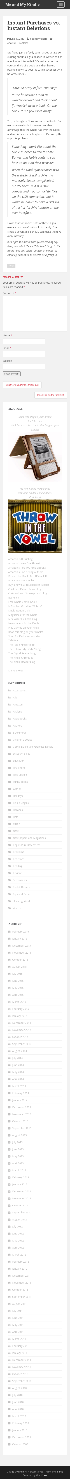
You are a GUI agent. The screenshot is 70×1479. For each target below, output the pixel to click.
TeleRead (13, 640)
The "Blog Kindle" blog (21, 644)
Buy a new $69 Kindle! (21, 580)
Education (18, 760)
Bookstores (20, 732)
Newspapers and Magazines (29, 838)
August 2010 (19, 1388)
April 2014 (18, 1079)
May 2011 (18, 1324)
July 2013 (17, 1142)
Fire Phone (19, 767)
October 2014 (20, 1037)
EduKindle (14, 597)
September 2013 (21, 1128)
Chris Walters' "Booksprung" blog (27, 593)
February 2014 (20, 1093)
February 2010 (20, 1423)
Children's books (22, 739)
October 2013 (20, 1121)
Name (7, 335)
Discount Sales (21, 753)
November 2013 (21, 1114)
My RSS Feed (16, 670)
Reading (17, 866)
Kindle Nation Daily (19, 610)
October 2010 (20, 1374)
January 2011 (19, 1353)
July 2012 (17, 1226)
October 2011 (20, 1289)
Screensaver (20, 880)
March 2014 (19, 1086)
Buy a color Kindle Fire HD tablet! (27, 576)
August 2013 (19, 1135)
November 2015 (21, 952)
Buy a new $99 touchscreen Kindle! (28, 584)
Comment (10, 293)
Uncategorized (21, 901)
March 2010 (19, 1416)
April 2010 (18, 1409)
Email (7, 348)
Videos (17, 908)
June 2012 (18, 1233)
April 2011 (18, 1332)
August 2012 (19, 1219)
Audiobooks (20, 718)
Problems (23, 42)
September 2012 (21, 1212)
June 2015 (18, 980)
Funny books (20, 781)
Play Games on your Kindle (23, 627)
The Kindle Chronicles (20, 657)
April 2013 (18, 1163)
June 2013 (18, 1149)
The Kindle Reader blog (21, 662)
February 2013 (20, 1177)
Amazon (18, 704)
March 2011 (19, 1339)
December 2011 (21, 1275)
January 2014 (19, 1100)
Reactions (18, 859)
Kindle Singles (21, 803)
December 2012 (21, 1191)
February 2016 (20, 931)
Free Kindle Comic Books (23, 602)
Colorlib (59, 1471)
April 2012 (18, 1247)
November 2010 (21, 1367)
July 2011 (17, 1310)
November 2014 (21, 1030)
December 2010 (21, 1360)
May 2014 (18, 1072)
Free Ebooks (20, 774)
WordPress (41, 1475)
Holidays (18, 795)
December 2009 (21, 1437)
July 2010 (17, 1395)
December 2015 (21, 945)
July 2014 (17, 1058)
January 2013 (19, 1184)
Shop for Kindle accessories (24, 636)
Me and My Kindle (22, 4)
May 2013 (18, 1156)
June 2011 (18, 1317)
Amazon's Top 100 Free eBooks (27, 567)
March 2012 (19, 1254)
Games (17, 788)
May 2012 (18, 1240)
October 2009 (20, 1444)
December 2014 (21, 1023)
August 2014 (19, 1051)
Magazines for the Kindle (22, 615)
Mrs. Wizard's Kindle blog (22, 619)
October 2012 (20, 1205)
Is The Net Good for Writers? (25, 606)
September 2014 (21, 1044)
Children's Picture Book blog (24, 589)
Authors (17, 725)
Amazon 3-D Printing (20, 559)
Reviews (17, 873)
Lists (15, 817)
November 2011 (21, 1282)
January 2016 (19, 938)
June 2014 (18, 1065)
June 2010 (18, 1402)
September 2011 (21, 1296)
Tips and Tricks (21, 894)
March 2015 (19, 1001)
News (16, 831)
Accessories (20, 690)
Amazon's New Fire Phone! (24, 563)
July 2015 (17, 973)
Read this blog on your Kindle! (25, 632)
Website (7, 360)
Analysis (12, 42)
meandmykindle (38, 38)
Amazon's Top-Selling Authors (25, 572)
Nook (11, 265)
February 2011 (20, 1346)
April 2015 (18, 994)
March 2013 (19, 1170)
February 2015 (20, 1008)
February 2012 (20, 1261)
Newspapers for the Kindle (23, 623)
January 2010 (19, 1430)
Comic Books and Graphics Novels (33, 746)
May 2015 (18, 987)
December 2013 (21, 1107)
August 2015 (19, 966)
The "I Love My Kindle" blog (24, 649)
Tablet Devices (21, 887)
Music (16, 824)
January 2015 (19, 1016)
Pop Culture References (26, 845)
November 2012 (21, 1198)
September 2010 (21, 1381)
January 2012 (19, 1268)
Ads (15, 697)
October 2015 (20, 959)
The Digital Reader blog (22, 653)
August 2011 (19, 1303)
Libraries (18, 810)
